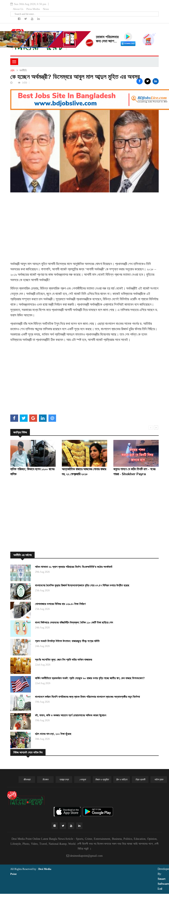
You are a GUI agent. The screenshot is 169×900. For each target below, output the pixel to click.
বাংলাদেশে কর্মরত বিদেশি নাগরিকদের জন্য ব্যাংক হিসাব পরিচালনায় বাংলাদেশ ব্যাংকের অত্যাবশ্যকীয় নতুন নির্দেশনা (87, 696)
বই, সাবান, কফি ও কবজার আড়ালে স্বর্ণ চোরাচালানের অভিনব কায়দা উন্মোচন (70, 715)
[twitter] (26, 18)
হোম (12, 70)
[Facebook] (19, 18)
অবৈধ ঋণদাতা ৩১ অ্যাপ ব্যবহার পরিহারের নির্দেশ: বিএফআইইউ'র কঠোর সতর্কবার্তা (73, 566)
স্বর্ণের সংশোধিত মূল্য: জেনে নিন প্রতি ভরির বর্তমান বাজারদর (63, 659)
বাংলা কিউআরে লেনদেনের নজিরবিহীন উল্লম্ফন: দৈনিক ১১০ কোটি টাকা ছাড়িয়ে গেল (74, 622)
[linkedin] (38, 18)
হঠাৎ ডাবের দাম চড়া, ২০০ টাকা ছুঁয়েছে (53, 733)
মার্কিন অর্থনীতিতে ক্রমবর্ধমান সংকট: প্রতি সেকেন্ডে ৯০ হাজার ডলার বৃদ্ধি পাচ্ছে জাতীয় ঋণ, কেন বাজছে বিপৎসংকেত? (90, 678)
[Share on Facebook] (139, 81)
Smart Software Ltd (163, 883)
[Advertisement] (84, 221)
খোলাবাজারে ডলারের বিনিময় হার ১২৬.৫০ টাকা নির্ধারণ (60, 603)
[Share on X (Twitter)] (147, 81)
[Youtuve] (32, 18)
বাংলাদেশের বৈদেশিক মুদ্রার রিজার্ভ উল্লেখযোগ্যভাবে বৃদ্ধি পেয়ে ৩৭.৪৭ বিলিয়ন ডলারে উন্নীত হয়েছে (82, 585)
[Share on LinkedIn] (156, 81)
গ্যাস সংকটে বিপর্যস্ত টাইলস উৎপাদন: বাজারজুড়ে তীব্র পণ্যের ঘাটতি (67, 641)
